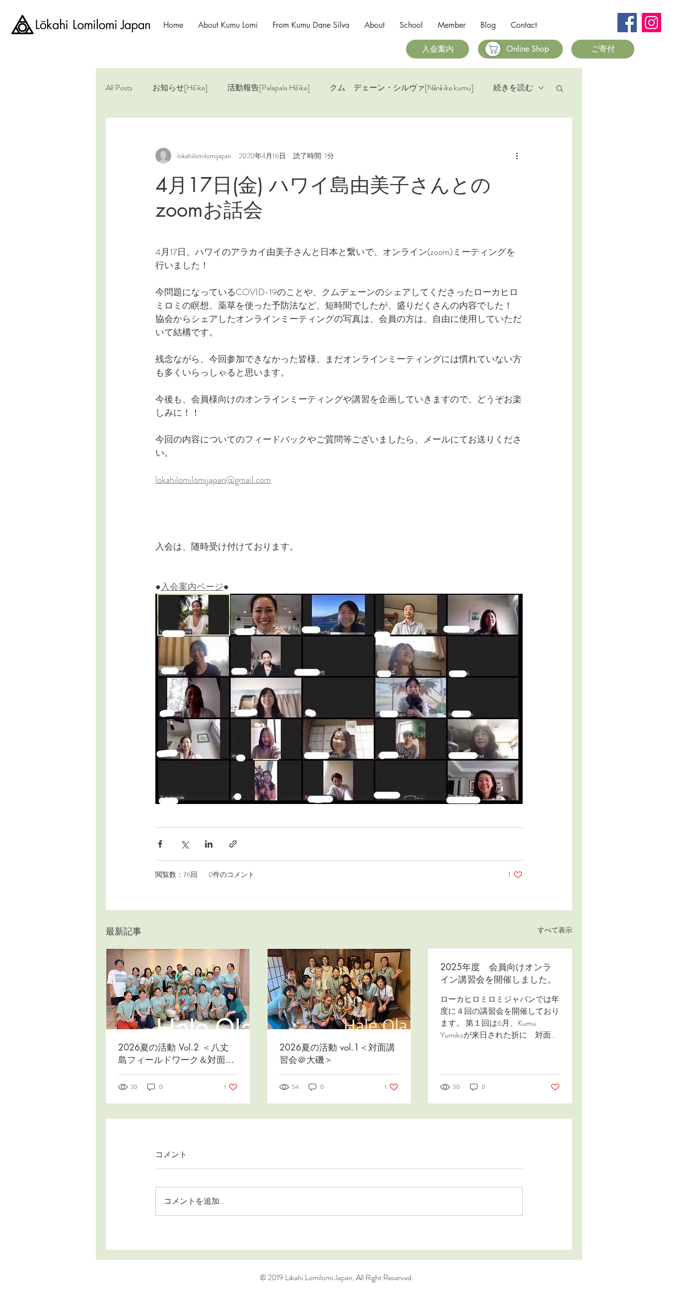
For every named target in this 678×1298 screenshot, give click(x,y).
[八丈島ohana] (178, 989)
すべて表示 (555, 930)
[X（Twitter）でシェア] (184, 844)
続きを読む (513, 87)
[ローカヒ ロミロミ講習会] (339, 989)
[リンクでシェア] (233, 844)
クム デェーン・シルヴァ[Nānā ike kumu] (402, 87)
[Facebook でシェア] (160, 844)
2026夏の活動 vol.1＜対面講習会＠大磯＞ (337, 1053)
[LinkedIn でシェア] (208, 844)
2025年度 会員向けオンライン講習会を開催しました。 (498, 973)
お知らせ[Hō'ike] (179, 87)
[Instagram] (651, 22)
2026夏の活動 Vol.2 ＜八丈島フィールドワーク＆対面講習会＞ (176, 1053)
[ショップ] (492, 49)
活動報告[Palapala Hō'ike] (268, 87)
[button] (559, 88)
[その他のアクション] (517, 156)
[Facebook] (627, 22)
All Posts (119, 87)
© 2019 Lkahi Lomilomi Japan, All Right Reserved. (336, 1277)
